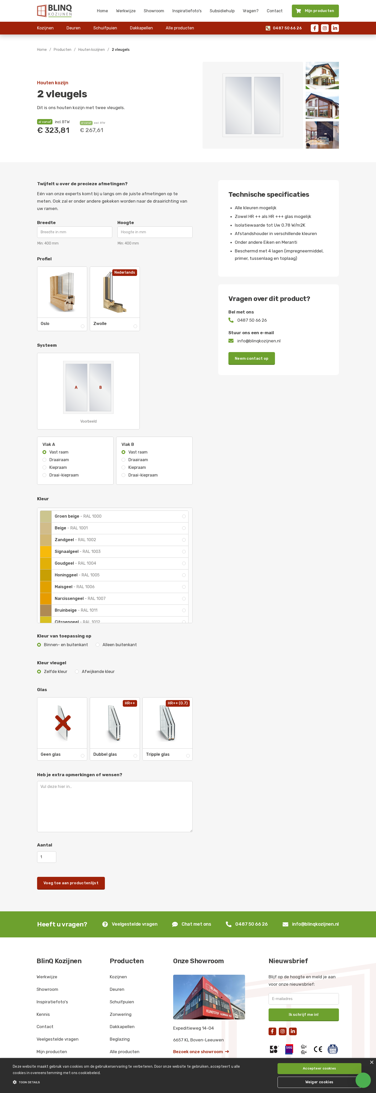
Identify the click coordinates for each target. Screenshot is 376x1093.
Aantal (44, 844)
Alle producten (180, 28)
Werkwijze (126, 10)
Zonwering (120, 1014)
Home (102, 10)
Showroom (154, 10)
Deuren (74, 28)
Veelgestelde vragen (58, 1039)
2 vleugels (121, 50)
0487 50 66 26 (284, 28)
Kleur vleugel (51, 662)
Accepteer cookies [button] (319, 1068)
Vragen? (251, 10)
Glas (42, 689)
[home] (54, 11)
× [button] (371, 1062)
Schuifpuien (105, 28)
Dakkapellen (141, 28)
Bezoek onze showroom (201, 1051)
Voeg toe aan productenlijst (70, 883)
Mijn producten (52, 1051)
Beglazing (120, 1039)
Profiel (44, 258)
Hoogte (125, 222)
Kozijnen (45, 28)
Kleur (43, 498)
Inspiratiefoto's (187, 10)
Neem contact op (252, 358)
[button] (127, 1082)
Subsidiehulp (222, 10)
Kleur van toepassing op (64, 635)
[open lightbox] (253, 105)
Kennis (43, 1014)
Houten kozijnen (91, 50)
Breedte (46, 222)
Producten (62, 50)
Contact (275, 10)
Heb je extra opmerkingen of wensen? (79, 774)
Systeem (47, 345)
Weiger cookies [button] (319, 1082)
